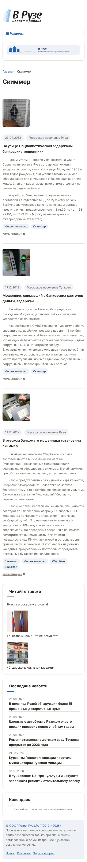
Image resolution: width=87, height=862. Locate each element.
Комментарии (12, 233)
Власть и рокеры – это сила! (27, 604)
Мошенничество (16, 226)
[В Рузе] (22, 20)
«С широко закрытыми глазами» (30, 667)
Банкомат (11, 561)
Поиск (10, 853)
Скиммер (39, 226)
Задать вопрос (43, 853)
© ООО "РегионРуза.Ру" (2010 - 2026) (33, 825)
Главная (8, 71)
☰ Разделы (15, 33)
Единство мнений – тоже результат (32, 636)
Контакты (24, 853)
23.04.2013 (13, 137)
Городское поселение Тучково (49, 287)
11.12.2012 (12, 432)
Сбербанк (58, 561)
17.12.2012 (12, 287)
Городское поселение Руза (48, 137)
